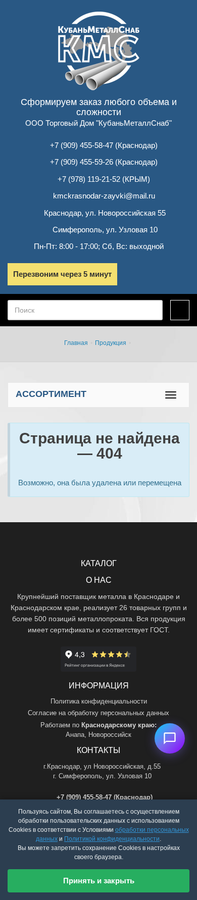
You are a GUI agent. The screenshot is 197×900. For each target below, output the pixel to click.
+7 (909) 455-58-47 (81, 145)
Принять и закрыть (98, 880)
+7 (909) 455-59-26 (81, 162)
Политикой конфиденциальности (112, 838)
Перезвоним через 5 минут (62, 274)
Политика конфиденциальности (99, 701)
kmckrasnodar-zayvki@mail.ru (104, 195)
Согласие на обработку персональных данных (98, 713)
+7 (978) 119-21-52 (89, 179)
